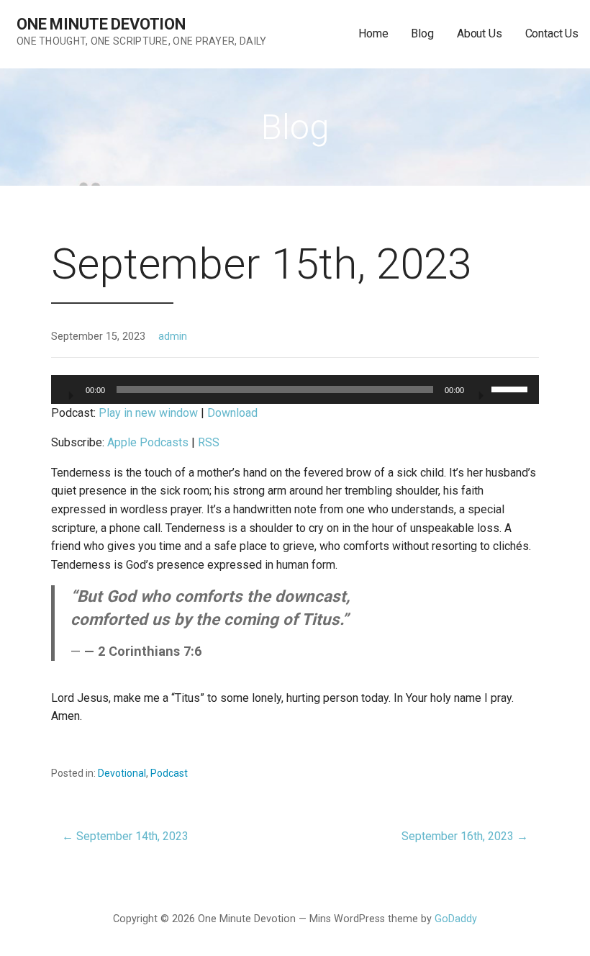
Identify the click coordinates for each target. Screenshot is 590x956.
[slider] (511, 388)
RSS (208, 442)
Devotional (122, 773)
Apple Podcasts (148, 442)
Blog (422, 33)
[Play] (70, 391)
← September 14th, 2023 (125, 836)
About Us (479, 33)
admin (172, 336)
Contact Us (551, 33)
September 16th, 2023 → (464, 836)
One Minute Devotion (101, 24)
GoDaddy (456, 919)
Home (373, 33)
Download (232, 413)
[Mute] (480, 391)
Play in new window (148, 413)
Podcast (169, 773)
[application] (295, 389)
